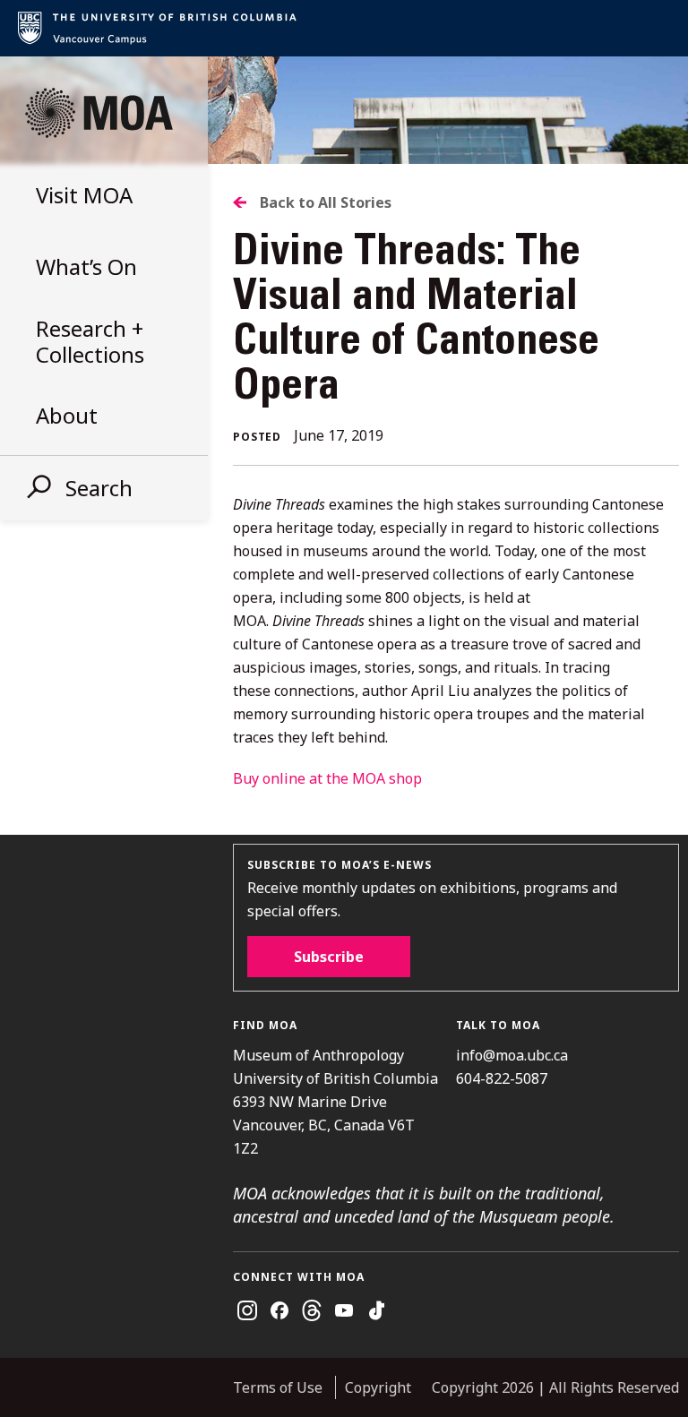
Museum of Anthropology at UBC (98, 113)
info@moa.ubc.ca (512, 1055)
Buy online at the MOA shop (327, 778)
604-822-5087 (501, 1078)
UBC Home (344, 28)
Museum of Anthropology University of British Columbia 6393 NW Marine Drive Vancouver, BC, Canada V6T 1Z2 (335, 1101)
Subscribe (329, 956)
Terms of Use (277, 1387)
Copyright (378, 1387)
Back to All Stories (325, 202)
